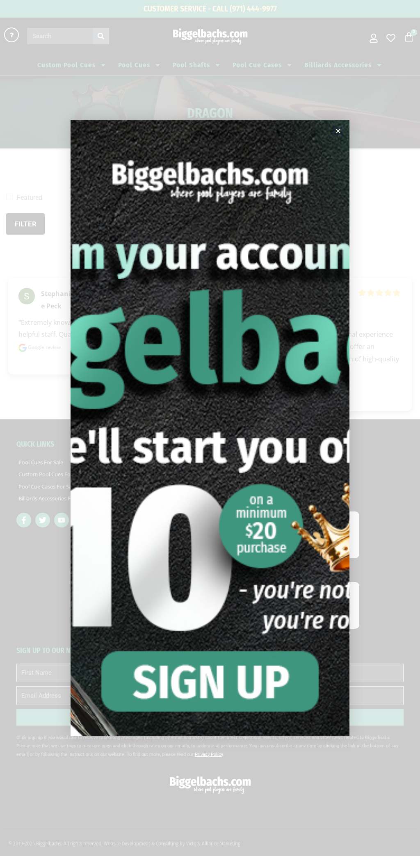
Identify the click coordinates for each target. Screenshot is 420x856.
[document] (210, 428)
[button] (338, 131)
